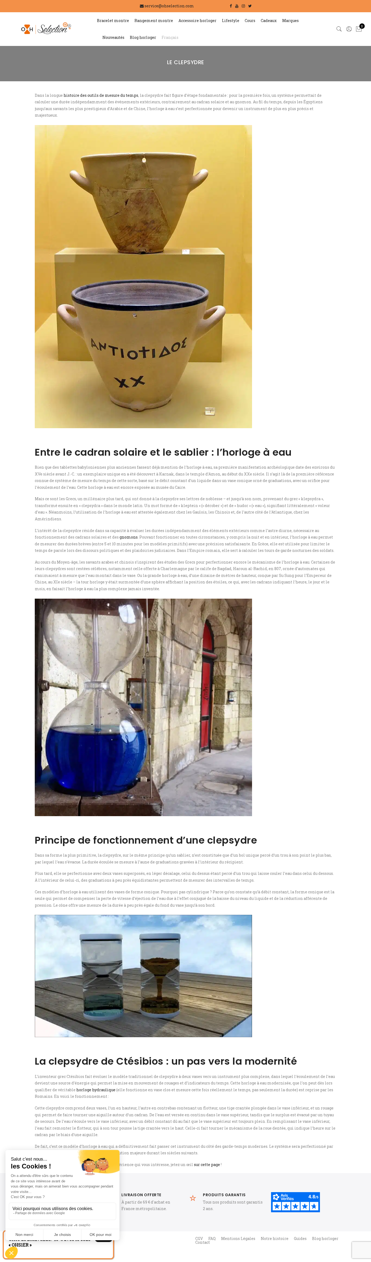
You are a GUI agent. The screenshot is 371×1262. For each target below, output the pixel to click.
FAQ (212, 1238)
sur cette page (207, 1164)
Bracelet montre (113, 20)
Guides (300, 1238)
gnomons (129, 537)
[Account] (349, 29)
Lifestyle (230, 20)
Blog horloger (143, 37)
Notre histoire (274, 1238)
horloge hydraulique (95, 1089)
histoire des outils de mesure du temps (101, 95)
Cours (250, 20)
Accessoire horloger (197, 20)
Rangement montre (153, 20)
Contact (202, 1242)
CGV (199, 1238)
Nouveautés (113, 37)
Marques (290, 20)
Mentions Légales (238, 1238)
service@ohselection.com (169, 5)
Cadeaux (269, 20)
